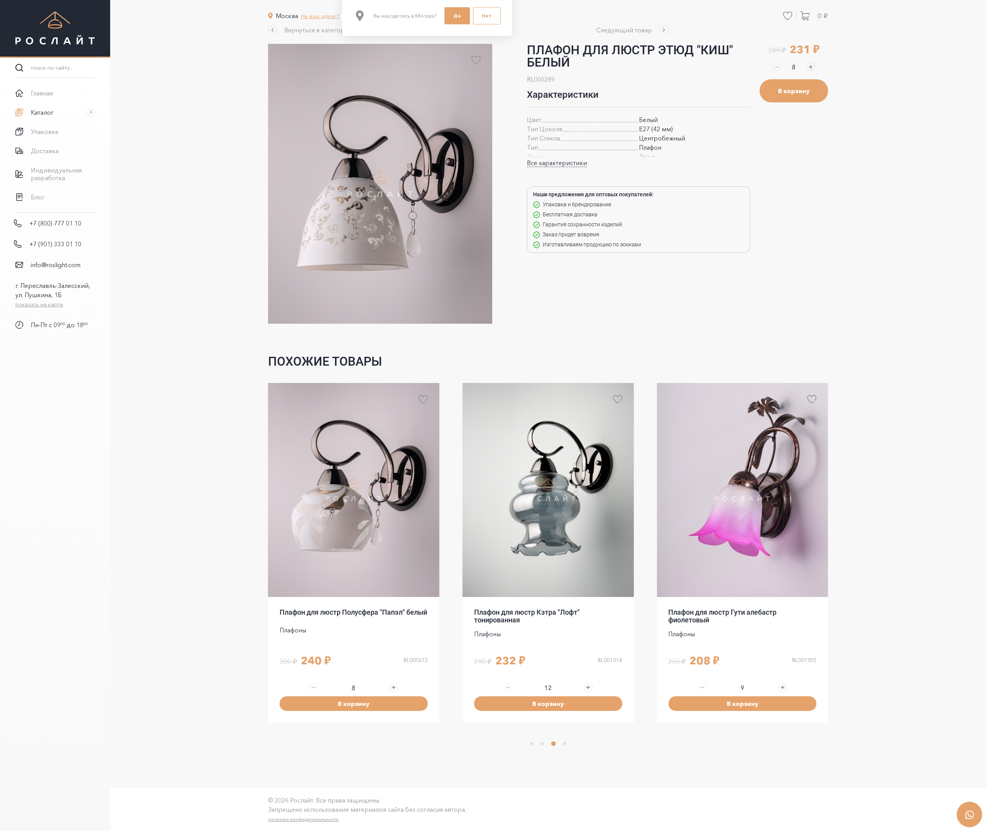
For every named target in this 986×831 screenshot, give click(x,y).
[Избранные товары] (787, 15)
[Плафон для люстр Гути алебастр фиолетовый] (742, 490)
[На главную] (55, 29)
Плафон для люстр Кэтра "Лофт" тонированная (527, 616)
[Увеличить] (811, 66)
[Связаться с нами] (969, 814)
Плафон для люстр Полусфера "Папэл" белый (353, 612)
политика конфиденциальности (303, 821)
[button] (311, 30)
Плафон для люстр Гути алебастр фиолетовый (722, 616)
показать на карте (39, 304)
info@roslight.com (55, 265)
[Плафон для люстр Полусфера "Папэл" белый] (353, 490)
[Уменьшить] (777, 66)
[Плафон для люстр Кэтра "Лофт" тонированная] (548, 490)
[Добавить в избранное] (476, 60)
